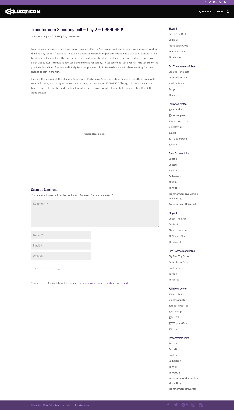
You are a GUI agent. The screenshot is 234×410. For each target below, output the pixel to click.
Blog (65, 36)
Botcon (173, 159)
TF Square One (177, 51)
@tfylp (173, 144)
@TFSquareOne (178, 138)
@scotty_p (175, 127)
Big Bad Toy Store (179, 71)
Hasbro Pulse (176, 83)
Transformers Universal (182, 204)
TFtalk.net (175, 57)
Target (173, 89)
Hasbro (173, 170)
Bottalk (173, 165)
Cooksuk (173, 40)
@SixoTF (174, 133)
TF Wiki (173, 182)
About (219, 11)
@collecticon (176, 109)
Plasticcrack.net (178, 45)
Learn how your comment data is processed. (103, 283)
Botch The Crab (178, 34)
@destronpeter (178, 115)
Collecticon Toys (178, 77)
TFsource (174, 95)
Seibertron (175, 176)
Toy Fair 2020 (204, 11)
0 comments (75, 36)
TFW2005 (174, 188)
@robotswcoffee (178, 121)
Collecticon (40, 36)
